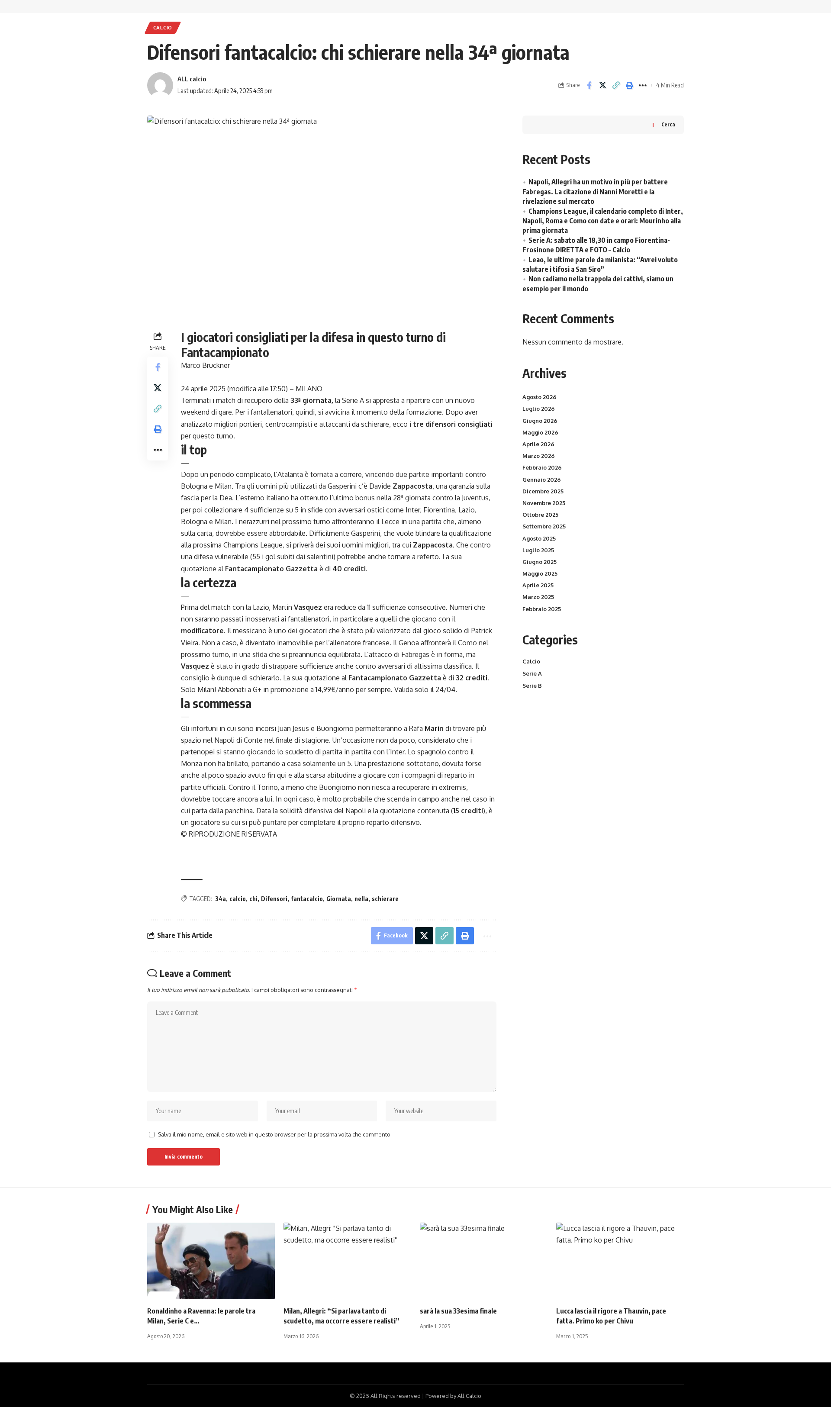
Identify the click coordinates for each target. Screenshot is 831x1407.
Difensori (274, 898)
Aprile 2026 (538, 444)
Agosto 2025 (539, 538)
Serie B (532, 685)
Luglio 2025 (538, 550)
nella (361, 898)
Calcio (162, 27)
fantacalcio (307, 898)
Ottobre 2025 (540, 514)
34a (220, 898)
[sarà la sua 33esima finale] (484, 1261)
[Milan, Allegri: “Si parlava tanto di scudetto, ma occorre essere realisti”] (347, 1261)
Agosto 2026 (539, 396)
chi (253, 898)
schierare (385, 898)
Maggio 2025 (539, 573)
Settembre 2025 (544, 526)
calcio (237, 898)
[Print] (629, 85)
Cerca (668, 124)
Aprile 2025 (538, 585)
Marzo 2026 (538, 455)
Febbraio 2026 (542, 467)
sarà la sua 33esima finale (458, 1311)
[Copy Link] (616, 85)
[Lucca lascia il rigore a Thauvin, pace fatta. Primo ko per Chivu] (620, 1261)
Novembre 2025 (543, 502)
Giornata (338, 898)
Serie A (532, 673)
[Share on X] (602, 85)
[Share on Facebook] (589, 85)
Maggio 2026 (540, 432)
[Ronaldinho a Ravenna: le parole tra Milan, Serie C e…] (211, 1261)
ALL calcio (191, 79)
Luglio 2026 (538, 408)
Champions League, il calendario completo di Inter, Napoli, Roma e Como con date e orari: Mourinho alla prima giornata (602, 221)
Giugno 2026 (539, 420)
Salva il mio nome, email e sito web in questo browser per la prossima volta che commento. (275, 1134)
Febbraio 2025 (541, 608)
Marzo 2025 (538, 596)
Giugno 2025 (539, 561)
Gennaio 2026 (541, 479)
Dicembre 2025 (543, 491)
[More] (643, 85)
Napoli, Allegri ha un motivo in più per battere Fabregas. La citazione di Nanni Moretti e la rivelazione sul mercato (595, 191)
